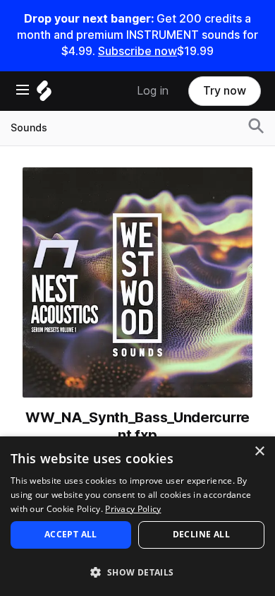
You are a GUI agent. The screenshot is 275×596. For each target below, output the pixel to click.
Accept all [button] (70, 534)
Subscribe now (137, 51)
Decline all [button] (201, 534)
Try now (224, 90)
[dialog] (137, 516)
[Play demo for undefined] (137, 282)
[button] (137, 572)
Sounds (29, 127)
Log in (153, 90)
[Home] (44, 94)
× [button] (259, 451)
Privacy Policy (133, 509)
